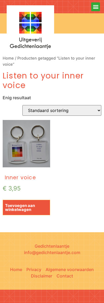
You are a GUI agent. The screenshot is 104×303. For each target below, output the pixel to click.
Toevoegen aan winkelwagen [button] (20, 207)
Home (8, 58)
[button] (95, 6)
